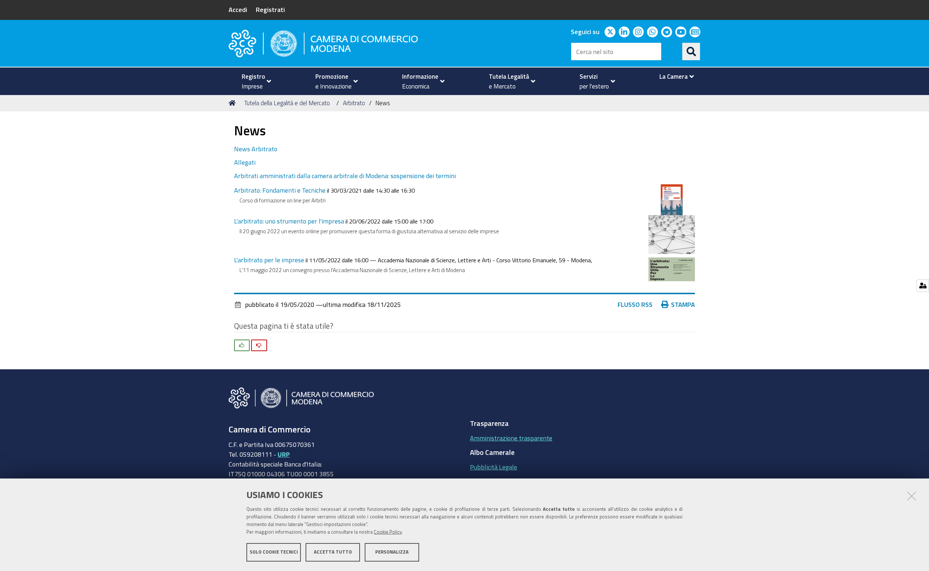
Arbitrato (354, 103)
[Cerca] (691, 51)
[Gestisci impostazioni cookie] (922, 285)
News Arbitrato (255, 148)
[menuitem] (253, 81)
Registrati (270, 9)
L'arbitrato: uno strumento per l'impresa (289, 221)
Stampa (683, 304)
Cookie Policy (388, 532)
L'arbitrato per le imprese (269, 259)
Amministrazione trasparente (511, 438)
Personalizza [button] (392, 552)
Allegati (244, 162)
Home (233, 103)
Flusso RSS (635, 304)
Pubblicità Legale (493, 467)
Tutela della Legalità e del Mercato (287, 103)
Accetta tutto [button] (333, 552)
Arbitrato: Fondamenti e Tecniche (280, 190)
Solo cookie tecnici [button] (274, 552)
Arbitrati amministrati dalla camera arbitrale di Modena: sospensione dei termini (345, 175)
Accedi (238, 9)
